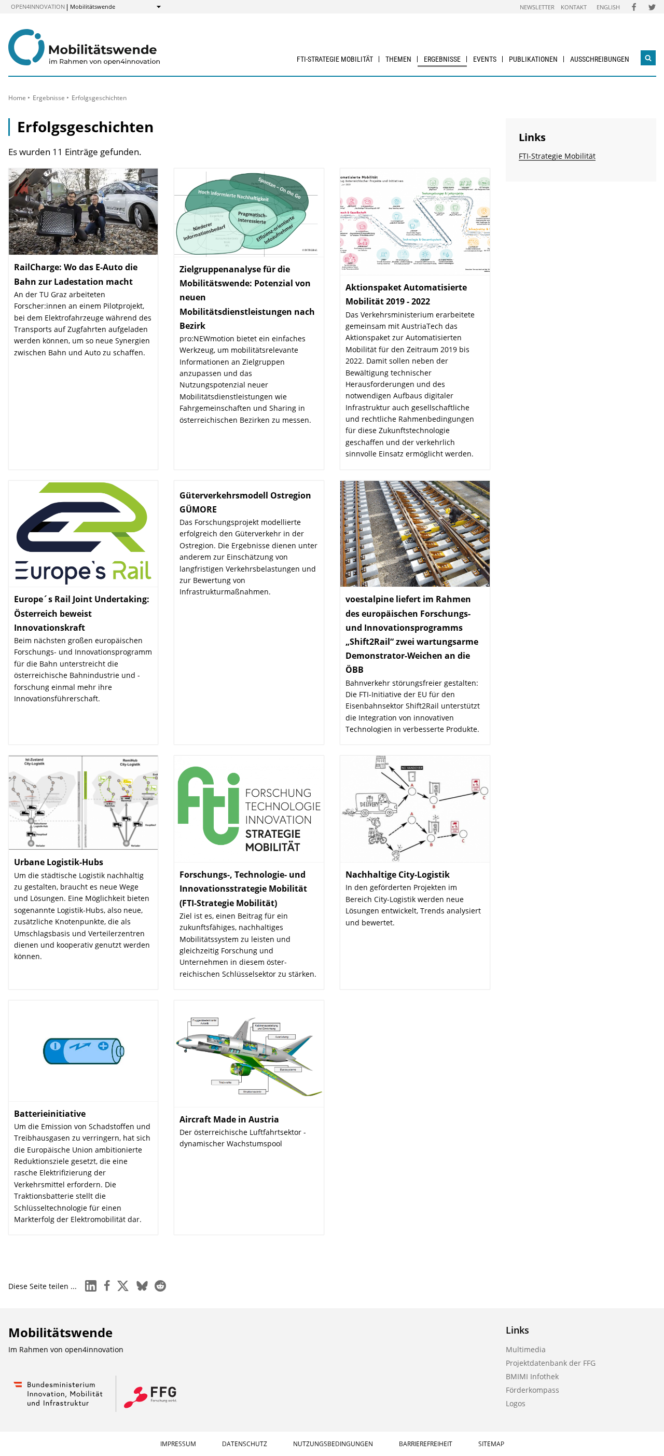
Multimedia (526, 1349)
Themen (398, 59)
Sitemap (491, 1443)
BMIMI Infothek (532, 1376)
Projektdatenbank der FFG (551, 1363)
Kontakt (574, 7)
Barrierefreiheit (425, 1443)
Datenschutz (244, 1443)
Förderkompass (532, 1390)
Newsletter (537, 7)
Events (484, 59)
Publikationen (533, 59)
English (608, 7)
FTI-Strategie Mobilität (335, 59)
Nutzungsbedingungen (333, 1443)
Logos (515, 1403)
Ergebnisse (442, 59)
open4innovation (38, 6)
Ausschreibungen (599, 59)
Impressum (178, 1443)
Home (17, 97)
